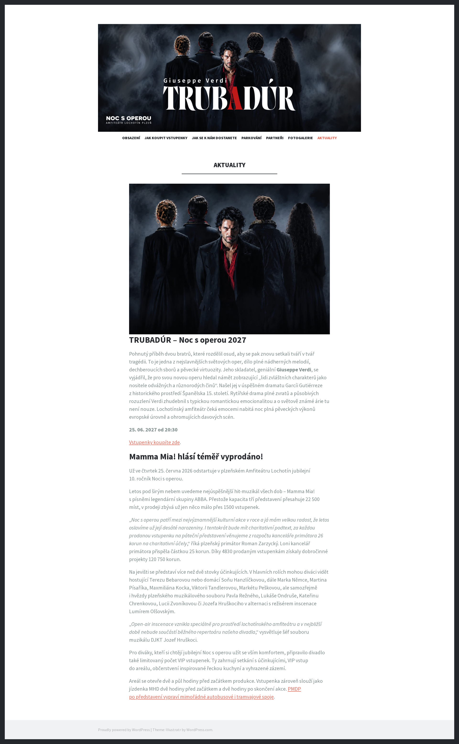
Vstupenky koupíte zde (154, 442)
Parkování (251, 137)
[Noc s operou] (229, 78)
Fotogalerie (300, 137)
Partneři (275, 137)
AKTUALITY (327, 137)
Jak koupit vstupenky (166, 137)
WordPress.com (199, 729)
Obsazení (131, 137)
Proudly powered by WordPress (124, 729)
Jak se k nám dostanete (214, 137)
